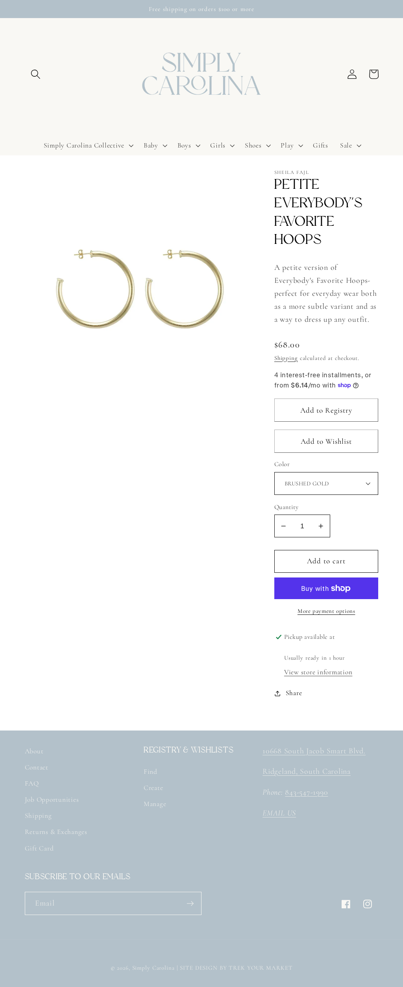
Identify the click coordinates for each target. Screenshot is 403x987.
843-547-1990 (306, 792)
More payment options (326, 610)
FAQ (32, 783)
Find (150, 771)
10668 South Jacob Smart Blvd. (314, 751)
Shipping (286, 358)
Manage (155, 804)
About (34, 751)
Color (282, 464)
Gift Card (39, 848)
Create (153, 788)
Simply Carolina (153, 967)
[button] (35, 74)
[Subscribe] (190, 903)
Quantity (286, 507)
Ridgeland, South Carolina (307, 771)
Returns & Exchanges (56, 832)
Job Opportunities (52, 799)
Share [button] (294, 693)
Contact (36, 767)
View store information (318, 672)
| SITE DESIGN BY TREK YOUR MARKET (235, 967)
